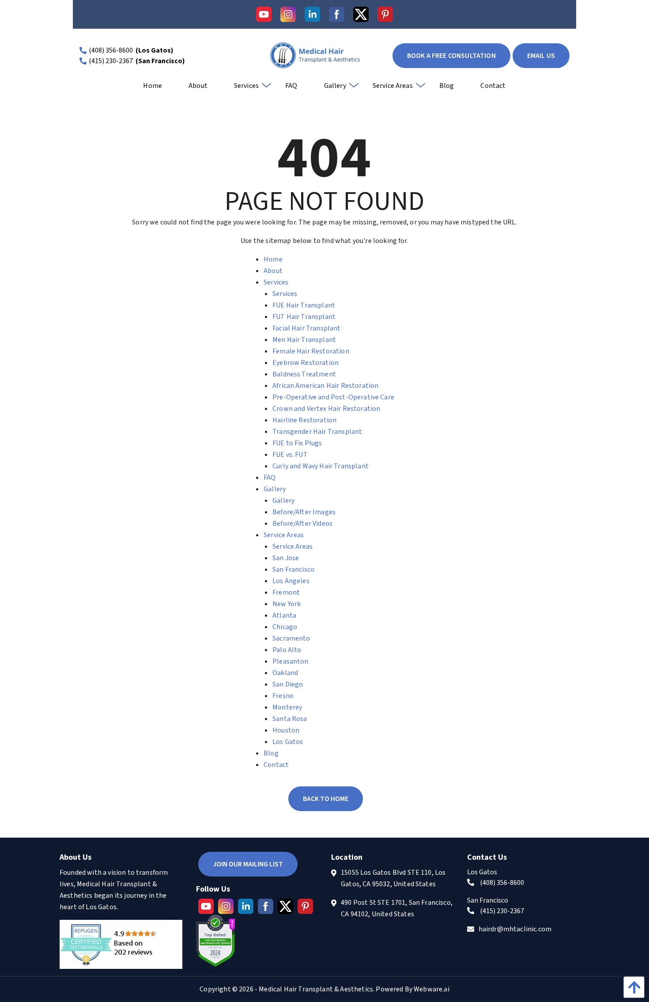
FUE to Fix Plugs (297, 443)
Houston (285, 730)
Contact (276, 765)
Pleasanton (290, 661)
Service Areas (284, 535)
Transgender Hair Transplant (317, 431)
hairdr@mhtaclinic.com (515, 929)
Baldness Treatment (304, 374)
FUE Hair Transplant (303, 305)
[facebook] (336, 14)
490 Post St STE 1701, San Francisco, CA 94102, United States (397, 908)
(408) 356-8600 (111, 50)
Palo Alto (286, 650)
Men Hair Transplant (304, 340)
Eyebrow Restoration (305, 363)
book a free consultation (451, 56)
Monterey (287, 707)
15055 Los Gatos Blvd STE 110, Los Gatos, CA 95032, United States (393, 878)
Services (276, 282)
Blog (271, 753)
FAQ (269, 477)
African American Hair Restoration (325, 386)
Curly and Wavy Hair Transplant (320, 466)
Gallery (275, 489)
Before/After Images (304, 512)
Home (273, 259)
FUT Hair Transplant (304, 317)
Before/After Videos (302, 523)
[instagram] (288, 14)
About (273, 271)
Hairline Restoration (304, 420)
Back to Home (325, 799)
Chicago (284, 627)
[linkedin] (312, 14)
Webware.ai (431, 989)
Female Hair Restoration (310, 351)
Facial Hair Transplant (306, 328)
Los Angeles (290, 581)
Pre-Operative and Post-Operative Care (333, 397)
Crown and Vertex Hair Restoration (326, 409)
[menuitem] (152, 88)
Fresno (283, 696)
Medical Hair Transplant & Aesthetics (316, 989)
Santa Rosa (289, 719)
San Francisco (293, 569)
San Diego (287, 684)
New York (286, 604)
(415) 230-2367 (111, 61)
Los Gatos (287, 742)
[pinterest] (385, 14)
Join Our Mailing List (248, 864)
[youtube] (264, 14)
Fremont (286, 592)
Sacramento (291, 638)
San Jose (285, 558)
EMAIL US (541, 56)
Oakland (285, 673)
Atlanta (284, 615)
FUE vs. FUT (290, 454)
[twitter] (361, 14)
